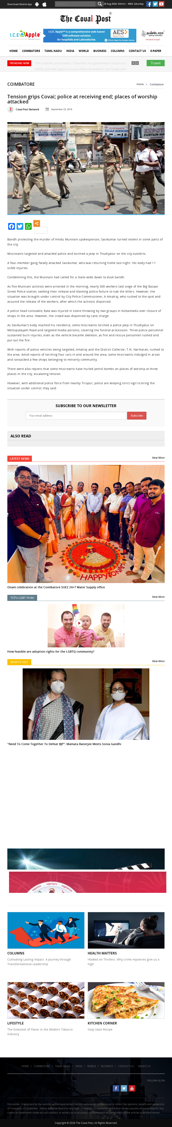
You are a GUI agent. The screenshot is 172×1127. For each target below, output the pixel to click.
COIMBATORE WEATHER (86, 778)
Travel (155, 63)
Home (13, 51)
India (70, 51)
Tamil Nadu (53, 51)
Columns (117, 51)
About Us (144, 1066)
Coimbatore (31, 51)
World (84, 51)
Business (99, 51)
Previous (15, 167)
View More (158, 457)
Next (157, 167)
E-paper (155, 51)
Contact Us (137, 51)
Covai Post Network (27, 109)
